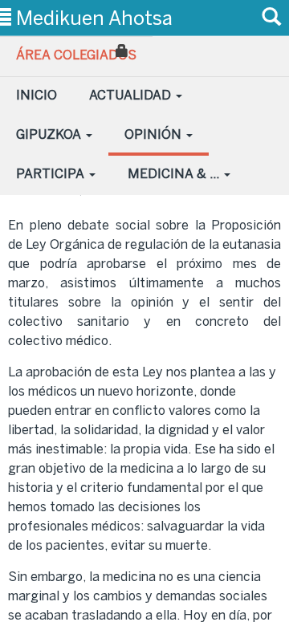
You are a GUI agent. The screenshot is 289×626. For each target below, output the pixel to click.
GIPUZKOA (50, 134)
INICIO (36, 95)
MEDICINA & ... (175, 173)
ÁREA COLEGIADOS (76, 55)
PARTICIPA (52, 173)
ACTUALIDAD (131, 95)
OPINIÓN (154, 134)
